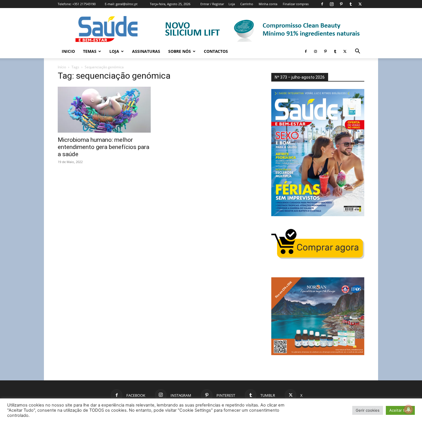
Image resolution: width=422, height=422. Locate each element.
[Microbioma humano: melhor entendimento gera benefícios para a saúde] (104, 110)
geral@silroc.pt (127, 4)
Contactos (216, 51)
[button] (357, 52)
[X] (360, 4)
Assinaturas (146, 51)
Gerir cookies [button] (368, 410)
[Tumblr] (350, 4)
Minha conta (268, 4)
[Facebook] (322, 4)
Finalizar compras (296, 4)
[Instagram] (331, 4)
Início (62, 67)
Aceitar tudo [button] (400, 410)
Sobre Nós (179, 51)
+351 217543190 (84, 4)
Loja (232, 4)
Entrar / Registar (212, 4)
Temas (89, 51)
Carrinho (246, 4)
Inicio (68, 51)
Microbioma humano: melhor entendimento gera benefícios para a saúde (103, 147)
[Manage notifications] (408, 409)
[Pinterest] (341, 4)
